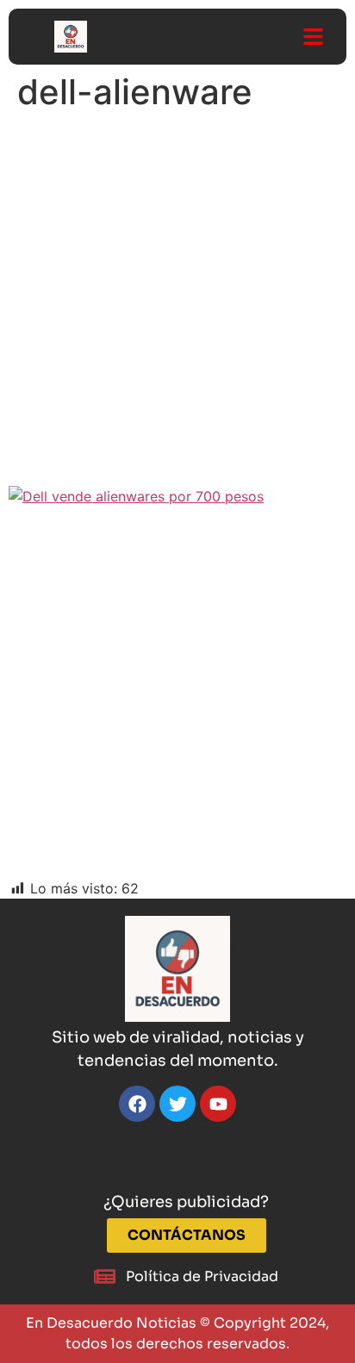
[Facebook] (137, 1104)
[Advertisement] (177, 304)
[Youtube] (218, 1104)
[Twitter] (177, 1104)
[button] (313, 36)
